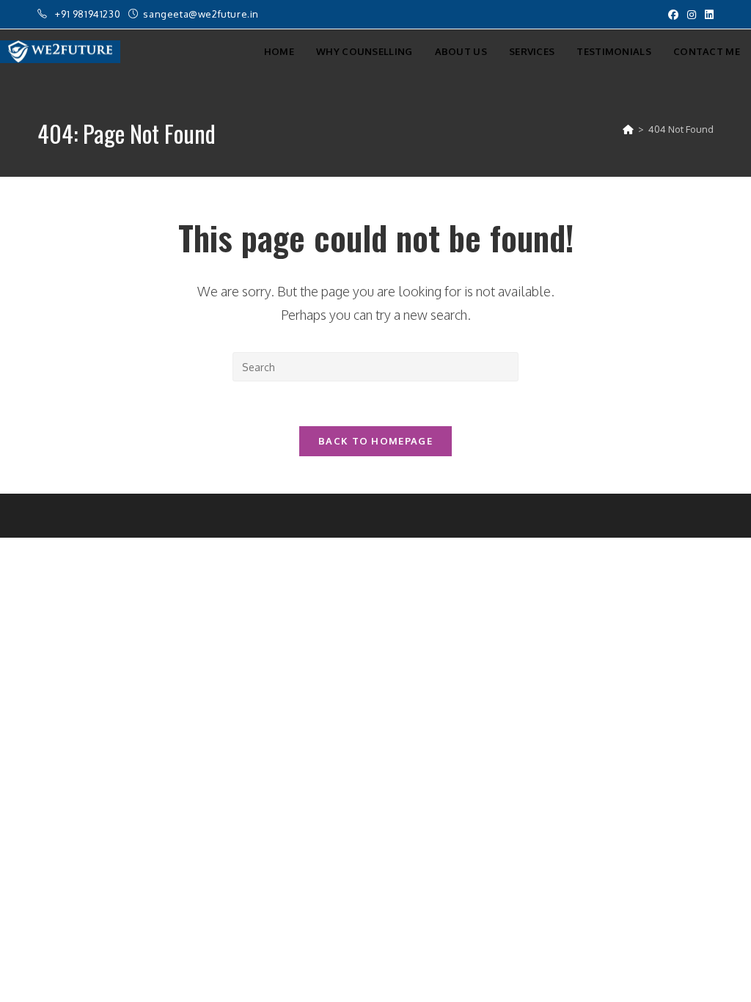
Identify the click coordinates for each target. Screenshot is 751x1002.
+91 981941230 (88, 14)
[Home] (628, 129)
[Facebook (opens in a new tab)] (673, 14)
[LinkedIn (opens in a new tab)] (707, 14)
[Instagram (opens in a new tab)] (691, 14)
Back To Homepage (375, 441)
